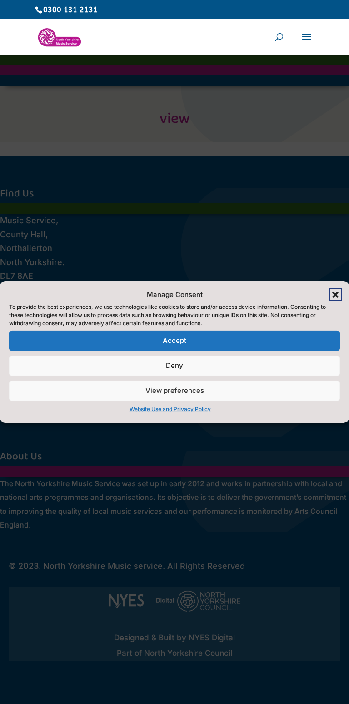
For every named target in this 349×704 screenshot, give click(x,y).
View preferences (174, 390)
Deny (174, 365)
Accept (174, 340)
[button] (335, 294)
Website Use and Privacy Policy (170, 409)
